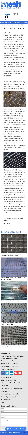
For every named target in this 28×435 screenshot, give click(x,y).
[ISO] (7, 14)
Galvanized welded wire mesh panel (10, 301)
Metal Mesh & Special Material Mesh (11, 388)
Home (2, 25)
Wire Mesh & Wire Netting (8, 380)
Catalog (3, 402)
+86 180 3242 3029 (20, 19)
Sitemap (26, 432)
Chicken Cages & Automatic (9, 397)
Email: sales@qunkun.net (8, 369)
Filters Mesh (4, 386)
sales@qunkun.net (7, 19)
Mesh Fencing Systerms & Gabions (10, 394)
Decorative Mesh (9, 25)
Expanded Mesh (5, 399)
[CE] (7, 17)
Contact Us (5, 354)
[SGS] (15, 14)
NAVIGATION (6, 377)
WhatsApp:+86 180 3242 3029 (9, 366)
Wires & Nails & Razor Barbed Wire (11, 383)
